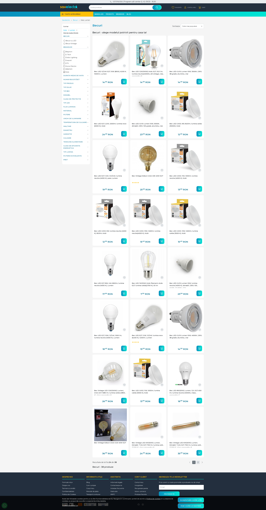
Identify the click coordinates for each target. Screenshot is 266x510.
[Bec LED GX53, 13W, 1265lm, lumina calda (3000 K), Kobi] (185, 213)
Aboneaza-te (169, 494)
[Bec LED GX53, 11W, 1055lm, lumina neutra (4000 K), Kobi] (185, 158)
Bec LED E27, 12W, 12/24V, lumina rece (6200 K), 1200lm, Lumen (147, 336)
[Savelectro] (69, 7)
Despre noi (66, 485)
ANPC (112, 494)
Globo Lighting (71, 57)
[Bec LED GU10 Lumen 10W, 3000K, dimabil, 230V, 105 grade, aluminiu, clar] (148, 105)
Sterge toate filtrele (70, 33)
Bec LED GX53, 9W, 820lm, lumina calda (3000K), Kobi (185, 125)
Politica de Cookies (69, 494)
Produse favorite (141, 494)
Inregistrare (139, 485)
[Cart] (202, 7)
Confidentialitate (68, 491)
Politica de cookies (153, 499)
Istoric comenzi (140, 491)
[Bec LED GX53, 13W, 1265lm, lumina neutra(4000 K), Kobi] (148, 213)
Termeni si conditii (68, 488)
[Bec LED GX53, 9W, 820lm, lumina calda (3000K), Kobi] (185, 105)
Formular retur (67, 482)
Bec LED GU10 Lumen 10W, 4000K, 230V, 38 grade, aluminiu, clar (185, 336)
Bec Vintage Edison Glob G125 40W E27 (110, 443)
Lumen (72, 30)
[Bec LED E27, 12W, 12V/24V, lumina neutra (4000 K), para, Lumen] (110, 158)
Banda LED (99, 14)
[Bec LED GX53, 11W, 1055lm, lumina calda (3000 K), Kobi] (148, 372)
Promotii (110, 14)
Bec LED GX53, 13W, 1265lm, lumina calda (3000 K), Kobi (183, 232)
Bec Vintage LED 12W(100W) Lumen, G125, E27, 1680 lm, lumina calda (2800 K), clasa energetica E (109, 392)
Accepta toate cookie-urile (191, 500)
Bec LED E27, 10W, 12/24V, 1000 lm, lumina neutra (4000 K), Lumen (108, 336)
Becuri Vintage (71, 44)
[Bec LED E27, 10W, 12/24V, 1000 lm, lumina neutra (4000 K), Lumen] (110, 317)
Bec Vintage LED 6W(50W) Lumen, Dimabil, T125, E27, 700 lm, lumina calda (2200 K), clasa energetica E (148, 444)
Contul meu (139, 482)
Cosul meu (90, 488)
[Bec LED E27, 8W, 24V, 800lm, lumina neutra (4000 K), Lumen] (110, 265)
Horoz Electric (71, 66)
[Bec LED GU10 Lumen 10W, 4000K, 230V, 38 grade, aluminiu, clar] (185, 317)
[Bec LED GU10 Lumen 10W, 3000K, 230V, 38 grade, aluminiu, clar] (185, 53)
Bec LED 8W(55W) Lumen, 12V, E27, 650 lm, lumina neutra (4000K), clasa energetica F (185, 392)
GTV (67, 63)
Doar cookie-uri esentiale (191, 506)
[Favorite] (176, 7)
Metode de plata (92, 491)
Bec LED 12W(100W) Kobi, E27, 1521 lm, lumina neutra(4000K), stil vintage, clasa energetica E (148, 73)
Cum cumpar (91, 485)
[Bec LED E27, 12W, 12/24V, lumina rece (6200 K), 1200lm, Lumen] (148, 317)
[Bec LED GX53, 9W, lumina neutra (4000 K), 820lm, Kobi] (110, 213)
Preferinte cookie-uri (70, 505)
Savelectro (66, 20)
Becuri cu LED (71, 41)
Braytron (69, 52)
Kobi (65, 30)
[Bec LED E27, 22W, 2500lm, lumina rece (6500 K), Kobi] (110, 105)
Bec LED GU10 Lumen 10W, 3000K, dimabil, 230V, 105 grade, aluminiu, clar (147, 125)
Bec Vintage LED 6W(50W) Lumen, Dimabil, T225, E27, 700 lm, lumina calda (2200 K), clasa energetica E (185, 444)
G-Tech (68, 55)
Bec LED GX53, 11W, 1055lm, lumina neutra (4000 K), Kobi (183, 177)
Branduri (120, 14)
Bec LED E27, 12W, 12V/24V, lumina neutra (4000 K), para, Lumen (108, 177)
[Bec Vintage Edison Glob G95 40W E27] (148, 158)
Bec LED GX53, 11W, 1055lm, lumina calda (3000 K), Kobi (146, 392)
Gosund (68, 60)
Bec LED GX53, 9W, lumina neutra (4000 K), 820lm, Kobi (110, 232)
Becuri (75, 20)
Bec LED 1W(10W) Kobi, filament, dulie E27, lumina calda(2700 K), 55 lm (147, 284)
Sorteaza (176, 26)
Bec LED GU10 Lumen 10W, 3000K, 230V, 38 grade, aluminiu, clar (185, 72)
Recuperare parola (141, 488)
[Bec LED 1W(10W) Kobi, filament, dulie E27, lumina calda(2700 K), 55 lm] (148, 265)
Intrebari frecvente (117, 488)
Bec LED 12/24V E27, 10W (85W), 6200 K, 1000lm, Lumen (110, 72)
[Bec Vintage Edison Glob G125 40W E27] (110, 424)
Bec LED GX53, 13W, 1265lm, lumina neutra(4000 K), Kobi (146, 232)
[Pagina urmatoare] (202, 462)
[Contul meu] (190, 7)
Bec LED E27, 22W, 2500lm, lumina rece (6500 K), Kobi (110, 125)
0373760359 (117, 2)
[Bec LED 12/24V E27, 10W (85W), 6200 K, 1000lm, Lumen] (110, 53)
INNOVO (69, 69)
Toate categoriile (72, 14)
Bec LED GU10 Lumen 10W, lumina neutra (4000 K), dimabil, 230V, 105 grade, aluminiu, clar (183, 285)
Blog (129, 14)
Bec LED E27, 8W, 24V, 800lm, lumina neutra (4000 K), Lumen (109, 284)
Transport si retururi (93, 494)
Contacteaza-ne (116, 485)
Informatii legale (116, 482)
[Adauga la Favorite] (124, 65)
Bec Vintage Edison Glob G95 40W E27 (147, 176)
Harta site (114, 491)
